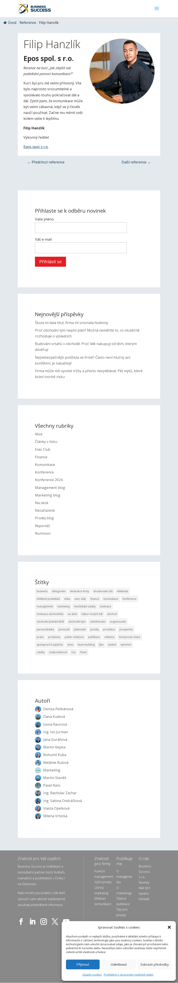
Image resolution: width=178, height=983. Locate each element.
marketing (63, 606)
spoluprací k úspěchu (50, 644)
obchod (112, 614)
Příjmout (82, 964)
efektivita (122, 591)
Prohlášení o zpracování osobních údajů (128, 974)
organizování (118, 621)
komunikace (111, 599)
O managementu (124, 876)
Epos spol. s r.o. (35, 146)
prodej (94, 629)
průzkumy (54, 637)
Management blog (50, 487)
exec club (80, 599)
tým (101, 644)
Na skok (41, 502)
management (45, 606)
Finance (41, 457)
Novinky (144, 882)
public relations (74, 637)
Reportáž (42, 525)
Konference (44, 472)
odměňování (97, 621)
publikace (94, 637)
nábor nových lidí (92, 614)
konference (130, 599)
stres (70, 644)
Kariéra (143, 893)
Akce (39, 434)
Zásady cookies (92, 974)
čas (73, 652)
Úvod (12, 22)
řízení (83, 652)
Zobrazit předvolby (154, 964)
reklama (109, 637)
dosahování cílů (103, 591)
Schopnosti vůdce (129, 637)
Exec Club (42, 449)
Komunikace (45, 464)
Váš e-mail (43, 239)
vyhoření (125, 644)
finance (94, 599)
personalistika (45, 629)
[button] (169, 927)
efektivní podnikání (48, 599)
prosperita (126, 629)
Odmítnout (119, 964)
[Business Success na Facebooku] (22, 921)
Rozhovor (43, 533)
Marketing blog (47, 495)
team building (86, 644)
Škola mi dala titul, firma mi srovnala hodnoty (71, 322)
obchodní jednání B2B (50, 621)
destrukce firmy (79, 591)
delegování (59, 591)
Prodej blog (44, 518)
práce (40, 637)
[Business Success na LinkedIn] (33, 921)
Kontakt (144, 899)
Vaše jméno (44, 219)
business (42, 591)
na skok (72, 614)
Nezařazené (45, 510)
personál (63, 629)
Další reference (136, 162)
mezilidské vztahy (85, 606)
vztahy (40, 652)
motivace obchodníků (50, 614)
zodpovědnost (58, 652)
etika (67, 599)
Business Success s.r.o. (145, 871)
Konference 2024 (49, 479)
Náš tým (144, 888)
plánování (80, 629)
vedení (112, 644)
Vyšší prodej (102, 882)
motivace (105, 606)
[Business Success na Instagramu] (44, 921)
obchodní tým (77, 621)
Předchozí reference (45, 162)
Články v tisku (46, 441)
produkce (109, 629)
